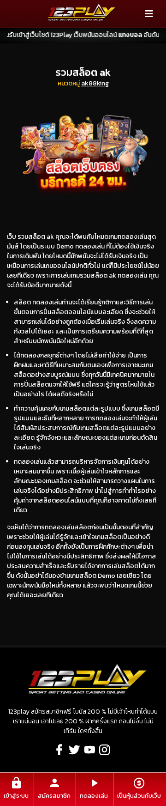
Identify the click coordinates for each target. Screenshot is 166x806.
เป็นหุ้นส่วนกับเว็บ (139, 795)
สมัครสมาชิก (54, 795)
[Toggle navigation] (149, 14)
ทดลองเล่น (94, 795)
